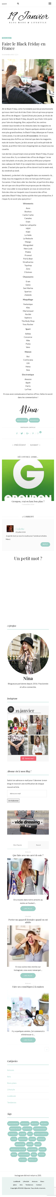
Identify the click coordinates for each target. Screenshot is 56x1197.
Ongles (42, 1139)
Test (34, 1154)
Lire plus (28, 909)
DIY (30, 1134)
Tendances (11, 1102)
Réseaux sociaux (18, 1149)
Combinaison (40, 1128)
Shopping (35, 420)
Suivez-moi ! (29, 758)
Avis (9, 1076)
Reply (45, 544)
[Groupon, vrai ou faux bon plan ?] (28, 480)
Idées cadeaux (41, 1134)
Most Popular (17, 845)
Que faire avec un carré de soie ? (28, 855)
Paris (30, 1144)
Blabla (45, 1123)
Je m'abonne (13, 800)
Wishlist (33, 1160)
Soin (14, 1154)
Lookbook (11, 1096)
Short (43, 1149)
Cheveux (27, 1128)
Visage (23, 1160)
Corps (23, 1134)
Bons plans (6, 38)
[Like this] (38, 433)
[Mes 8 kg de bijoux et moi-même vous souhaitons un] (18, 745)
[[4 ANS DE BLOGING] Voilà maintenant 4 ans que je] (38, 725)
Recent (38, 845)
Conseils (13, 1134)
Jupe (14, 1139)
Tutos (42, 1154)
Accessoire (13, 1123)
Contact (39, 1185)
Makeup (23, 1139)
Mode (32, 1139)
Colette (20, 528)
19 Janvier (28, 16)
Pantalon (20, 1144)
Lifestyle (28, 916)
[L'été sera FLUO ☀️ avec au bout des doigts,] (18, 725)
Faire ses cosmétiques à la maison (28, 986)
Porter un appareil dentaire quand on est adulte (28, 921)
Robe (38, 1144)
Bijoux (35, 1123)
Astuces (28, 852)
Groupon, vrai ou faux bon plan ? (28, 501)
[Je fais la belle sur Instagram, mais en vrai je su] (38, 745)
